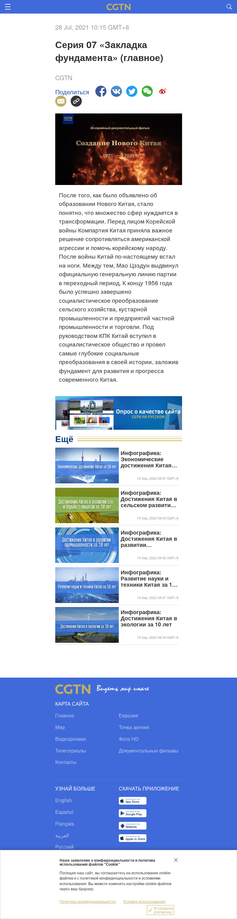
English (63, 800)
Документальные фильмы (148, 750)
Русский (64, 846)
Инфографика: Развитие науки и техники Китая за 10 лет (148, 578)
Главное (64, 715)
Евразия (128, 715)
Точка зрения (134, 727)
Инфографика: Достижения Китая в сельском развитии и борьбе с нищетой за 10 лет (149, 499)
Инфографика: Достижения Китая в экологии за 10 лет (149, 618)
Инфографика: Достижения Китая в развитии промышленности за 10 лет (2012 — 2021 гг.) (149, 538)
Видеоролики (70, 738)
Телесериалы (70, 750)
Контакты (66, 761)
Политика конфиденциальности (88, 901)
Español (64, 811)
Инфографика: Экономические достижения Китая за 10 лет (146, 459)
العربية (62, 835)
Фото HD (129, 738)
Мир (60, 727)
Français (64, 823)
